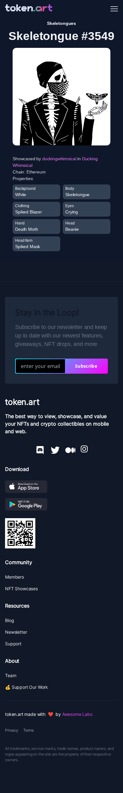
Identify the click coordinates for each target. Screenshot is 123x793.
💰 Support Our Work (26, 687)
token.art (22, 402)
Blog (9, 620)
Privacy (11, 730)
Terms (28, 730)
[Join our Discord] (40, 449)
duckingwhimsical (59, 158)
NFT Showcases (21, 588)
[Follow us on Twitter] (55, 449)
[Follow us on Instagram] (84, 449)
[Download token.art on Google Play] (61, 504)
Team (10, 675)
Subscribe (86, 366)
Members (14, 577)
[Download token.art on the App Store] (61, 486)
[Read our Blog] (70, 449)
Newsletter (16, 632)
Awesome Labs (77, 714)
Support (13, 643)
